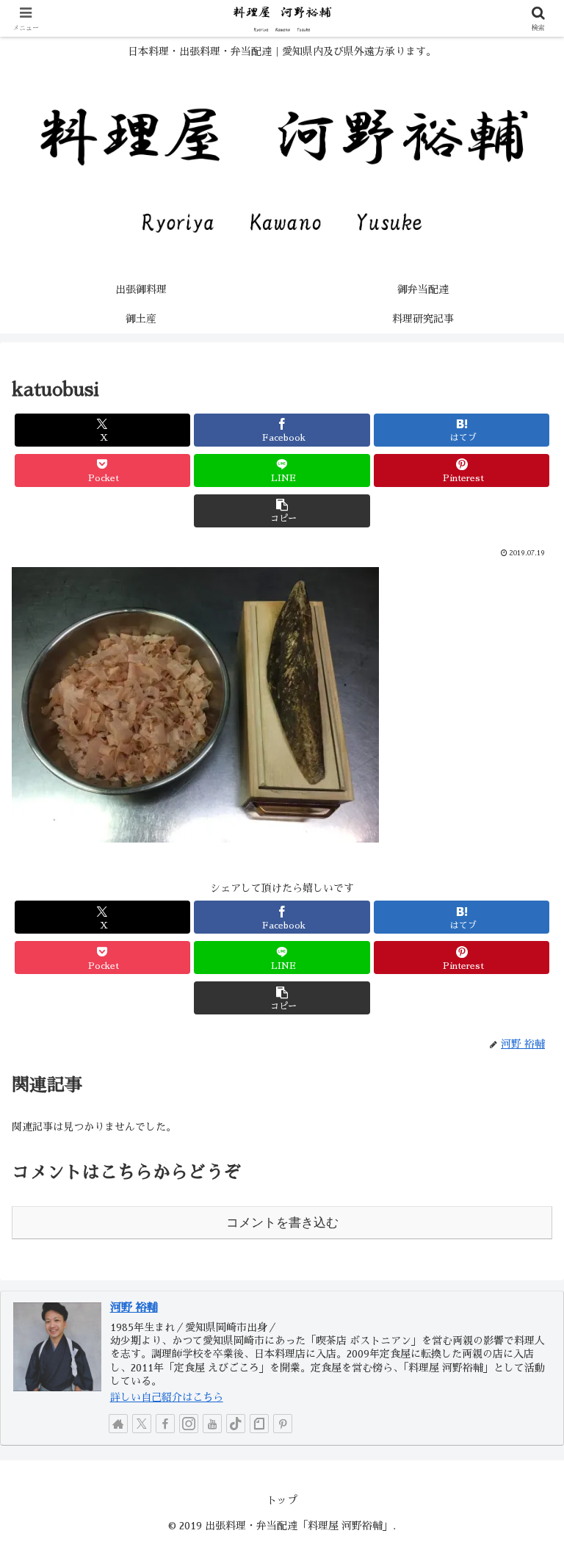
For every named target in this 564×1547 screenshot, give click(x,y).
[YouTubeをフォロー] (212, 1423)
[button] (281, 510)
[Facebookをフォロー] (165, 1423)
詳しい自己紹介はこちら (166, 1397)
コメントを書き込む (282, 1223)
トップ (282, 1500)
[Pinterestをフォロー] (282, 1423)
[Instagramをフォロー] (188, 1423)
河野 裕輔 (134, 1307)
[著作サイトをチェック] (118, 1423)
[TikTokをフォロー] (235, 1423)
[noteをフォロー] (259, 1423)
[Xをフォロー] (141, 1423)
